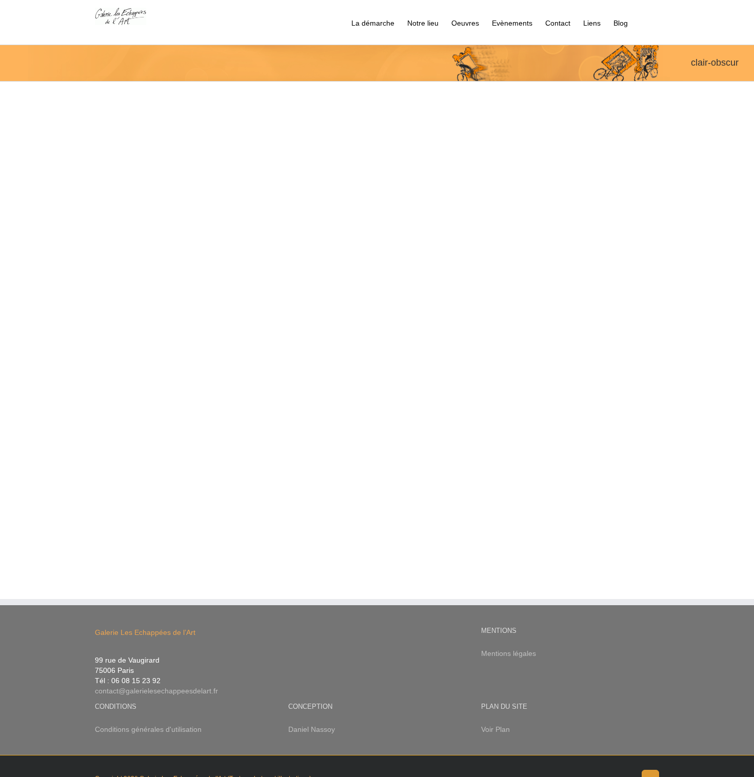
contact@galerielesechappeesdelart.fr (156, 691)
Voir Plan (495, 729)
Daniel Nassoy (311, 729)
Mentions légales (508, 653)
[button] (643, 22)
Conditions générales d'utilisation (148, 729)
